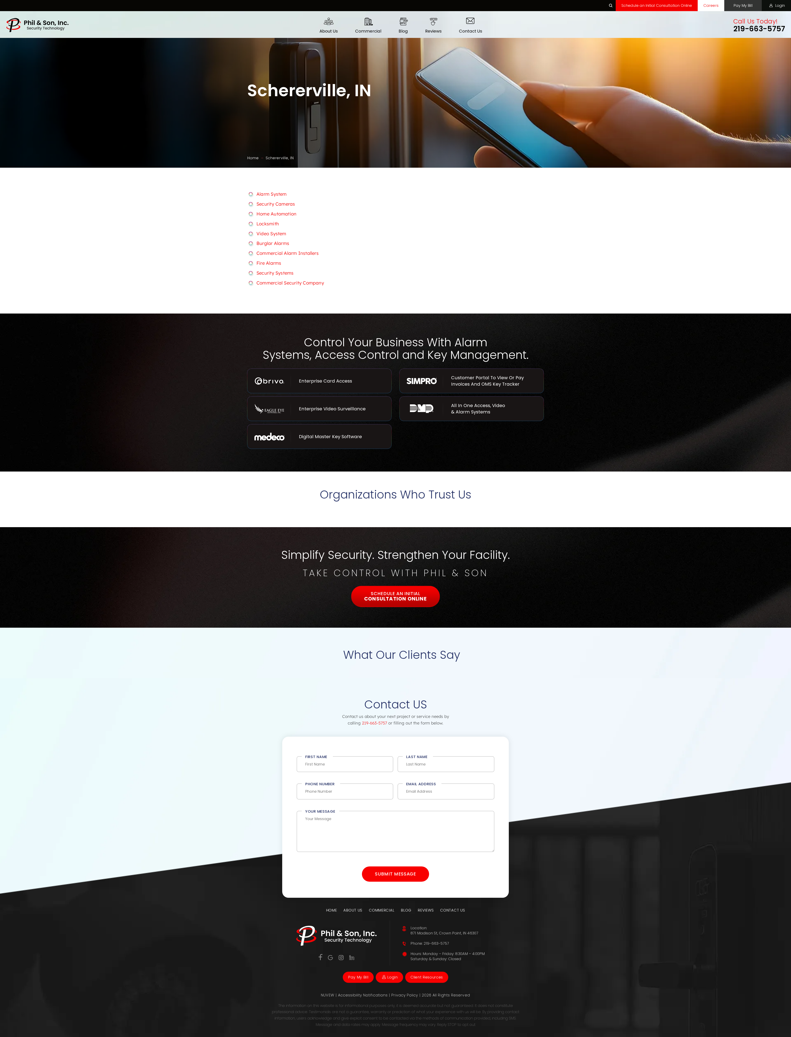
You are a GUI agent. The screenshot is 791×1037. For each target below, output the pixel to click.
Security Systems (275, 273)
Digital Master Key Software (319, 436)
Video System (271, 233)
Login (780, 5)
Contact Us (470, 31)
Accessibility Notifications (363, 995)
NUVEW (327, 995)
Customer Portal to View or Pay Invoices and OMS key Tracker (471, 381)
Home (331, 910)
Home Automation (276, 214)
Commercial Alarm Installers (287, 253)
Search (611, 5)
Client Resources (427, 977)
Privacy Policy (405, 995)
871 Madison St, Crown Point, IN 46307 (444, 933)
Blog (403, 31)
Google (330, 957)
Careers (710, 5)
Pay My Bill (743, 5)
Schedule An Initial (395, 596)
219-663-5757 (759, 28)
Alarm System (271, 194)
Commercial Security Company (290, 283)
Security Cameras (275, 204)
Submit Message (395, 874)
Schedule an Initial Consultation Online (656, 5)
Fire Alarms (268, 263)
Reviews (433, 31)
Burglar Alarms (272, 243)
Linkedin (351, 957)
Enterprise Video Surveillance (319, 408)
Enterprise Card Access (319, 381)
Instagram (341, 957)
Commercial (368, 31)
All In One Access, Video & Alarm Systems (471, 408)
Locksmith (267, 224)
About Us (328, 31)
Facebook (320, 957)
